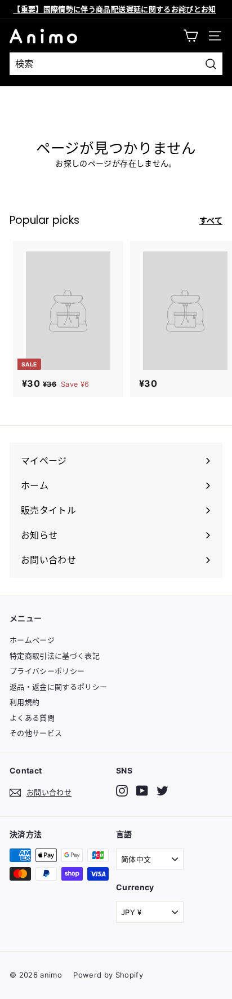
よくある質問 (32, 717)
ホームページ (32, 639)
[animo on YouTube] (142, 791)
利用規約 (24, 701)
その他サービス (36, 732)
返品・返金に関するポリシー (59, 686)
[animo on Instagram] (122, 791)
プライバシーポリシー (47, 670)
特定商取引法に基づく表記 (55, 655)
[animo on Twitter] (162, 791)
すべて (210, 220)
